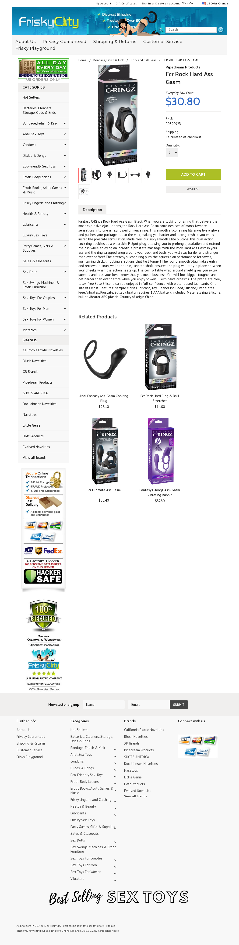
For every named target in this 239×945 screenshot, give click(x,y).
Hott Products (33, 436)
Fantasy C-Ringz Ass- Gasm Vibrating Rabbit (160, 492)
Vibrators (30, 330)
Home (82, 60)
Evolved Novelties (36, 447)
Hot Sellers (31, 97)
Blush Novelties (34, 361)
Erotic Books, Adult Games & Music (42, 189)
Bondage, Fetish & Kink (40, 123)
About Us (23, 729)
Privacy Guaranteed (64, 41)
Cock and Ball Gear (143, 60)
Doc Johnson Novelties (39, 404)
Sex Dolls (30, 272)
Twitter (181, 730)
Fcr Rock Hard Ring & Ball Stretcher (160, 398)
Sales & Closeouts (37, 261)
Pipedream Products (38, 382)
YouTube (189, 730)
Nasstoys (30, 414)
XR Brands (30, 371)
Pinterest (197, 730)
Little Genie (31, 425)
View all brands (34, 457)
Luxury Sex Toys (35, 235)
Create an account (167, 3)
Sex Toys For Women (38, 319)
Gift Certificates (126, 3)
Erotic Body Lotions (37, 177)
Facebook (205, 730)
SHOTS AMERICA (35, 393)
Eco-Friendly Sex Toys (39, 166)
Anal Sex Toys (33, 134)
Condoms (29, 145)
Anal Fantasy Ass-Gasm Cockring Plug (103, 398)
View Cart (188, 3)
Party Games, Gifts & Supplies (38, 248)
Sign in (146, 3)
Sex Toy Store (53, 930)
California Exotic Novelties (43, 350)
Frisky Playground (35, 48)
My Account (103, 3)
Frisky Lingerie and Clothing (43, 203)
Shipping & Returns (114, 41)
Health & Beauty (35, 213)
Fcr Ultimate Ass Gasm (104, 490)
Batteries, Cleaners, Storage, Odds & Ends (39, 110)
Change (222, 3)
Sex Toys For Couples (39, 298)
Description (92, 209)
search (221, 30)
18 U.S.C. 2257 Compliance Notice (100, 930)
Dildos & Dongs (34, 155)
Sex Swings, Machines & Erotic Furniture (41, 284)
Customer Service (162, 41)
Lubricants (31, 224)
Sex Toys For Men (36, 308)
